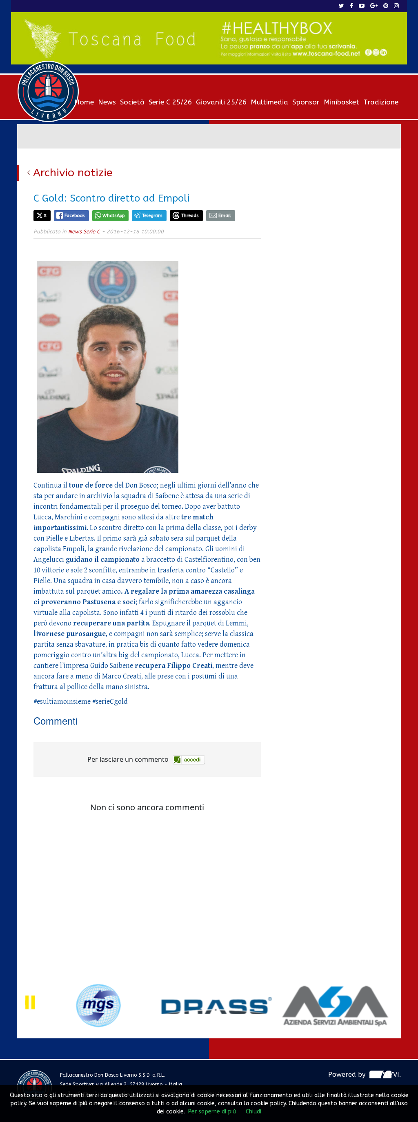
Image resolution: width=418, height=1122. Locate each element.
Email (224, 215)
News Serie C (84, 231)
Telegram (152, 215)
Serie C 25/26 (170, 102)
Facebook (74, 215)
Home (84, 102)
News (107, 102)
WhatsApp (113, 215)
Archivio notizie (73, 172)
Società (132, 102)
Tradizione (380, 102)
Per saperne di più (212, 1111)
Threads (190, 215)
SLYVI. (392, 1074)
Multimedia (269, 102)
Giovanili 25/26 (221, 102)
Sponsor (306, 102)
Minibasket (341, 102)
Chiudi (253, 1111)
